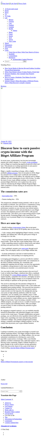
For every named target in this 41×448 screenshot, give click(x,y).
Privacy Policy (9, 404)
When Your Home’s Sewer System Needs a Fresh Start (22, 72)
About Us (8, 403)
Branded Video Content (12, 412)
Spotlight (11, 54)
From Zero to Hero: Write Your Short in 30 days (24, 52)
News (6, 12)
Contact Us (8, 408)
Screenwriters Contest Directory (23, 59)
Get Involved (9, 413)
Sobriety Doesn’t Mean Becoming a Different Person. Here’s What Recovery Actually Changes (22, 82)
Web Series (8, 47)
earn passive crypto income (24, 362)
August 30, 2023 (6, 141)
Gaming (11, 27)
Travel (11, 39)
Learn (6, 50)
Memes (11, 20)
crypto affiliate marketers (20, 275)
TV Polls (7, 16)
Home (7, 11)
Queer (11, 34)
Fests (6, 48)
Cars (10, 23)
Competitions (13, 56)
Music (11, 32)
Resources (12, 57)
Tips (6, 417)
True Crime (12, 41)
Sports (11, 36)
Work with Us (9, 410)
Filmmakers (8, 45)
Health (11, 29)
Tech (10, 38)
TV (6, 14)
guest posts (24, 248)
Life (6, 18)
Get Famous (8, 406)
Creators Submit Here (11, 422)
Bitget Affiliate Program (8, 362)
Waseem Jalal (7, 143)
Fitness (15, 30)
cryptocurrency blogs (18, 227)
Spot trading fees (7, 196)
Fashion (11, 25)
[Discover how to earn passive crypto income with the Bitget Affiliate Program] (14, 380)
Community (8, 421)
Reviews (3, 86)
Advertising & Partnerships (13, 419)
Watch (7, 43)
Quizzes (11, 21)
